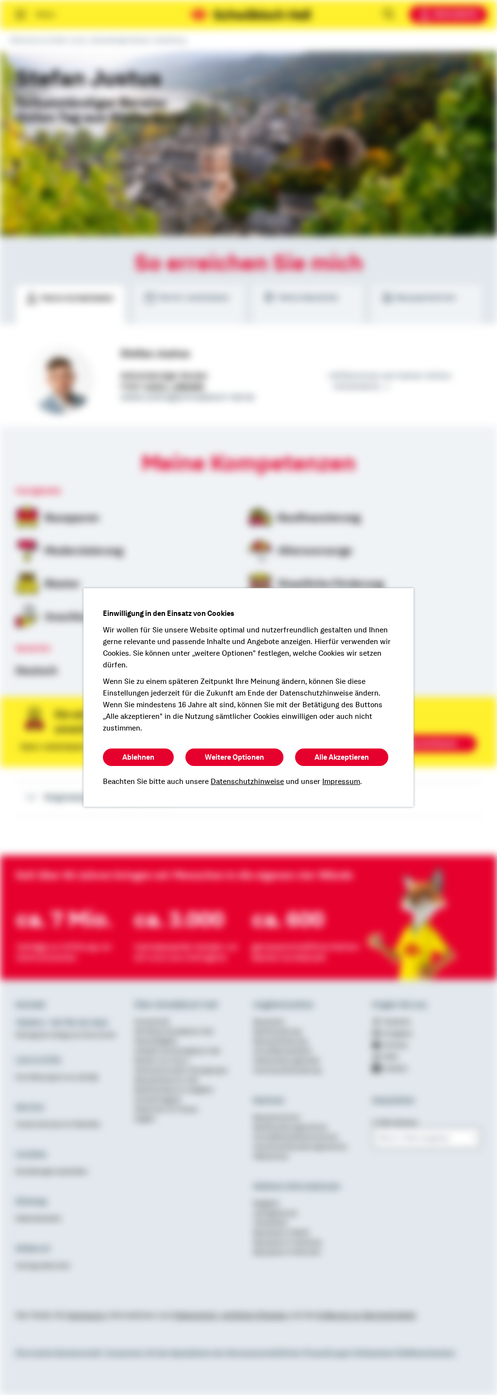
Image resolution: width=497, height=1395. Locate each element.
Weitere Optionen (234, 757)
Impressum (341, 781)
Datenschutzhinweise (247, 781)
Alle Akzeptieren (342, 757)
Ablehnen (138, 757)
